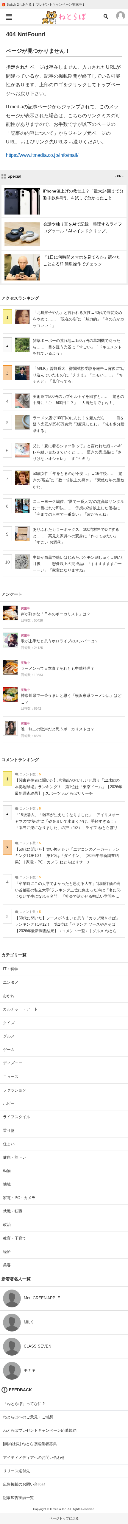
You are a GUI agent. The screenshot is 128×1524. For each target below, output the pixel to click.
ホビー (9, 1103)
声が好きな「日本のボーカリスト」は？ (55, 614)
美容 (7, 1265)
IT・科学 (10, 969)
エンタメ (10, 982)
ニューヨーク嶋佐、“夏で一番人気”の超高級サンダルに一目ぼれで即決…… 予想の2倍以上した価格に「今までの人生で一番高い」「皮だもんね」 (78, 508)
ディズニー (12, 1063)
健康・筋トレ (14, 1157)
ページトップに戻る (64, 1518)
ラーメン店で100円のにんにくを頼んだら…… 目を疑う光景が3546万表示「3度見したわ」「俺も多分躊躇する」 (78, 424)
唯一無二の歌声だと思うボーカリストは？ (57, 729)
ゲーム (9, 1049)
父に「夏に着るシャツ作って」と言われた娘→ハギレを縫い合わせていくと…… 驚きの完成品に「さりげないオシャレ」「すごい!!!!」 (77, 452)
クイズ (9, 1023)
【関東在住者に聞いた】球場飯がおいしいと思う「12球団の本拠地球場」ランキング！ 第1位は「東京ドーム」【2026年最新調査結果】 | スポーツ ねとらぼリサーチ (68, 786)
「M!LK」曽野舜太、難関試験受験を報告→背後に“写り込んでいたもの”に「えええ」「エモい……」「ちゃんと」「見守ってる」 (78, 375)
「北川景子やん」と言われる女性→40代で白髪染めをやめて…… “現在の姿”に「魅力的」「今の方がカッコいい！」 (78, 319)
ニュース (10, 1076)
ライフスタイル (16, 1117)
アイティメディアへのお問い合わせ (34, 1457)
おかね (9, 995)
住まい (9, 1144)
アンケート (11, 594)
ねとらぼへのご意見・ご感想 (28, 1417)
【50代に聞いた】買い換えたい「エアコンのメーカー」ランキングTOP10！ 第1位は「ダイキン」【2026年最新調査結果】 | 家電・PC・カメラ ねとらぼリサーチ (67, 855)
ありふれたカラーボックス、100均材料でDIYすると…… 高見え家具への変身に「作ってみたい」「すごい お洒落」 (76, 535)
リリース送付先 (16, 1471)
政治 (7, 1224)
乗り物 (9, 1130)
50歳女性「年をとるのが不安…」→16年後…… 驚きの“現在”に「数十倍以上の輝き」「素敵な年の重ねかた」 (78, 480)
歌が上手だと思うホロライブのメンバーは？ (59, 641)
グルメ (9, 1036)
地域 (7, 1184)
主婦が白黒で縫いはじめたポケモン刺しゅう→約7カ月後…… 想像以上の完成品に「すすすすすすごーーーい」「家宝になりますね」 (78, 563)
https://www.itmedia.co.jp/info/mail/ (42, 155)
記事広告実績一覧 (18, 1497)
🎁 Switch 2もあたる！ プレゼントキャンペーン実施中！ (43, 4)
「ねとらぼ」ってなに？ (24, 1403)
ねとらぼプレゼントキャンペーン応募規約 (40, 1430)
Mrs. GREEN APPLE (42, 1298)
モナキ (29, 1370)
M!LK (28, 1322)
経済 (7, 1251)
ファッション (14, 1090)
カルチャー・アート (20, 1009)
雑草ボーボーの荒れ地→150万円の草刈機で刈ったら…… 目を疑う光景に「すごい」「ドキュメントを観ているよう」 (77, 347)
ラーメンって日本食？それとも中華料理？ (57, 668)
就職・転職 (12, 1211)
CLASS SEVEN (37, 1346)
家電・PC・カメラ (19, 1198)
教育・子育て (14, 1238)
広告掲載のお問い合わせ (24, 1484)
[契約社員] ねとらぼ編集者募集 (30, 1444)
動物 (7, 1170)
